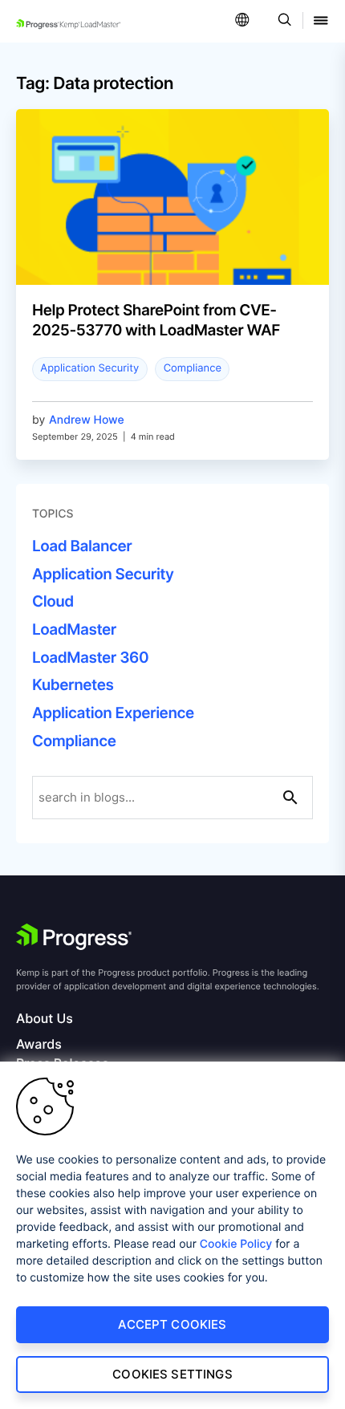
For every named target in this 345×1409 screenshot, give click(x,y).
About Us (44, 1018)
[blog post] (172, 230)
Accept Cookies (172, 1324)
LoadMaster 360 (90, 657)
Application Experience (113, 713)
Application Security (89, 368)
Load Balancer (82, 546)
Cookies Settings (172, 1374)
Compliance (192, 368)
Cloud (53, 601)
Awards (39, 1044)
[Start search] (290, 797)
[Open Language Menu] (242, 21)
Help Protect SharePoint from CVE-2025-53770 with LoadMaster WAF (156, 320)
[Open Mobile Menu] (320, 21)
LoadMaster (74, 629)
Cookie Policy (236, 1244)
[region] (172, 1235)
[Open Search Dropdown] (282, 21)
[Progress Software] (74, 937)
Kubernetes (72, 685)
